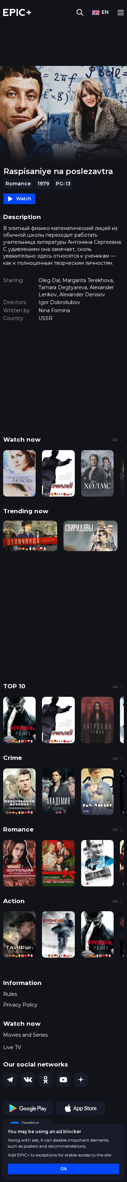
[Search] (80, 12)
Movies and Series (25, 1035)
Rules (10, 994)
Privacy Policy (20, 1005)
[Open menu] (120, 12)
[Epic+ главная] (17, 12)
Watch (23, 198)
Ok (63, 1168)
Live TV (12, 1047)
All (115, 439)
